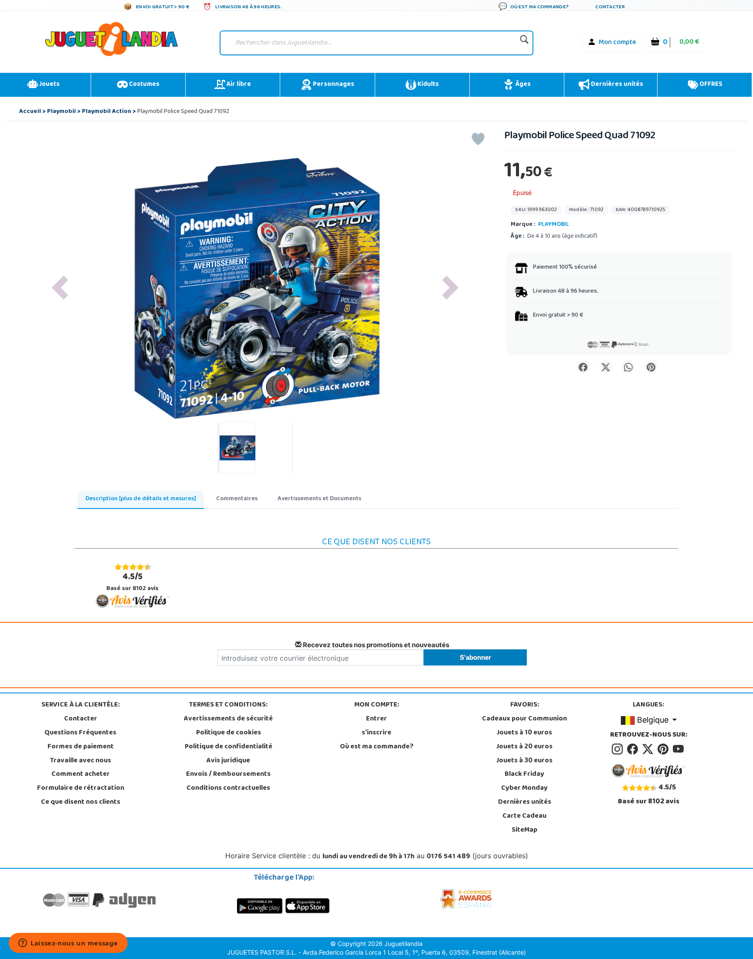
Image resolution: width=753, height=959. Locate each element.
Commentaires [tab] (237, 499)
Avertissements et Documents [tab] (319, 499)
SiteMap (524, 830)
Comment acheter (80, 775)
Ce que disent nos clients (80, 802)
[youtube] (679, 749)
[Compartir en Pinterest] (651, 366)
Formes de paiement (80, 747)
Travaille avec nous (80, 761)
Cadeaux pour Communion (524, 719)
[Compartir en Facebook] (583, 366)
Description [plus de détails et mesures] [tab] (140, 499)
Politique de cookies (228, 733)
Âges (522, 84)
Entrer (376, 719)
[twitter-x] (649, 749)
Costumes (143, 84)
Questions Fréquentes (80, 733)
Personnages (333, 84)
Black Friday (524, 775)
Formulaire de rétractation (80, 788)
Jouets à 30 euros (524, 761)
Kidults (427, 84)
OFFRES (710, 84)
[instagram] (618, 749)
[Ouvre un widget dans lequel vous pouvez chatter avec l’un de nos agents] (68, 944)
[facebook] (633, 749)
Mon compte (617, 43)
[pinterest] (664, 749)
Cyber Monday (524, 788)
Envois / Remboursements (228, 775)
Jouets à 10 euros (524, 733)
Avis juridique (228, 761)
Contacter (80, 719)
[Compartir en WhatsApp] (628, 366)
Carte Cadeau (524, 816)
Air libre (238, 84)
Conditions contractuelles (228, 788)
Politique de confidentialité (228, 747)
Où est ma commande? (377, 747)
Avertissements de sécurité (228, 719)
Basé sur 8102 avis (132, 582)
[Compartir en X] (605, 366)
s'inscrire (376, 733)
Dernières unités (616, 84)
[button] (60, 288)
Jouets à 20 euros (524, 747)
